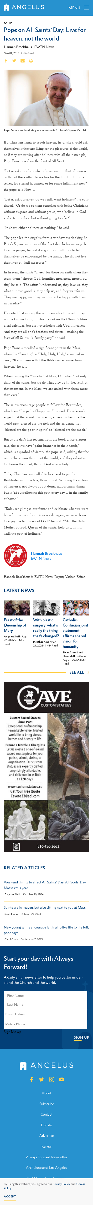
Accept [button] (10, 1196)
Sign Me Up (12, 1032)
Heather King (41, 641)
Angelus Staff (12, 636)
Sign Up (81, 1037)
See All (77, 672)
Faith (8, 22)
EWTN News (44, 47)
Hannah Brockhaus (18, 47)
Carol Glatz (11, 939)
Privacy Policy (61, 1184)
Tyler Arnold (70, 652)
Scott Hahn (11, 914)
